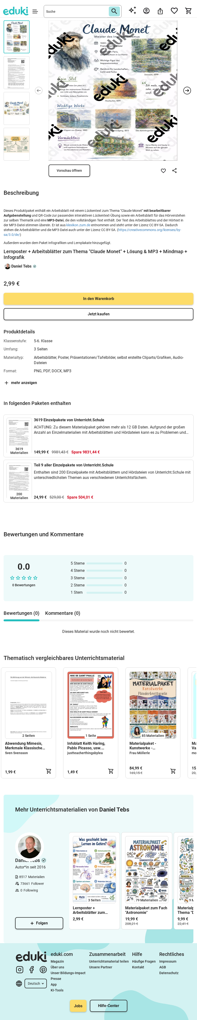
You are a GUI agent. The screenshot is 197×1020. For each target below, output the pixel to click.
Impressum (167, 961)
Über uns (57, 967)
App (54, 984)
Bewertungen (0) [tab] (21, 613)
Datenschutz (169, 973)
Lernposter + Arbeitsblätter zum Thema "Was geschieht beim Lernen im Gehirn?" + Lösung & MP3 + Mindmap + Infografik (94, 910)
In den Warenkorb (98, 298)
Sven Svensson (16, 753)
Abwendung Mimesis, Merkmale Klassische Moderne (23, 745)
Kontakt (138, 967)
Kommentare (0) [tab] (62, 613)
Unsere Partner (100, 967)
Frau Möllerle (139, 753)
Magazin (57, 961)
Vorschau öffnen (69, 170)
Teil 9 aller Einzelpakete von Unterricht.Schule (74, 465)
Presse (56, 979)
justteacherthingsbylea (85, 753)
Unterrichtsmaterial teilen (109, 961)
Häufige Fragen (144, 961)
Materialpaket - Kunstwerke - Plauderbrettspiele (145, 745)
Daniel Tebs (21, 266)
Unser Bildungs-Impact (68, 973)
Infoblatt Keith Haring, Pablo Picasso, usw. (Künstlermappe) (86, 745)
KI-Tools (57, 990)
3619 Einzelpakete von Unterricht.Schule (69, 420)
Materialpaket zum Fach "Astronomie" (146, 910)
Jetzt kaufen (99, 314)
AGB (162, 967)
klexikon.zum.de (78, 225)
